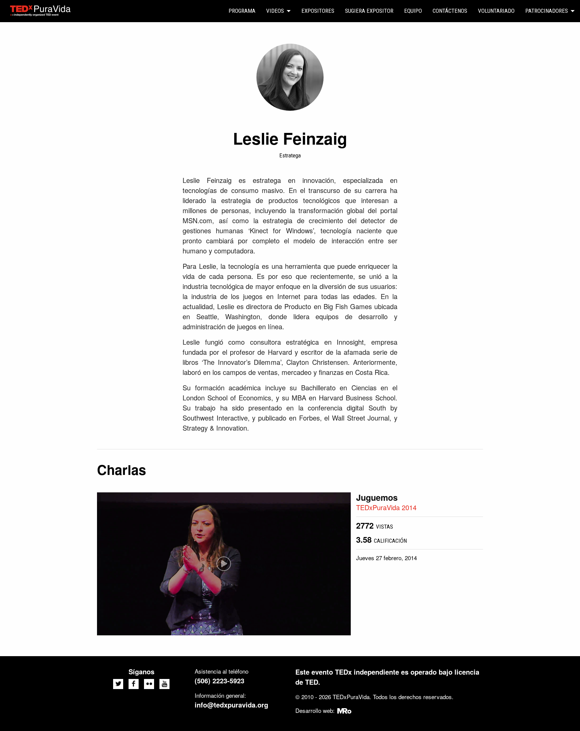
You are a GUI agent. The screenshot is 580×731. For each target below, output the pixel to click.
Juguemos (377, 497)
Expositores (317, 10)
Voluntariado (496, 10)
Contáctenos (450, 10)
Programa (242, 10)
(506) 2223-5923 (219, 680)
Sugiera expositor (369, 10)
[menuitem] (242, 11)
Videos (275, 10)
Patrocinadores (546, 10)
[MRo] (344, 710)
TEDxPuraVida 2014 (386, 507)
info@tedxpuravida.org (231, 705)
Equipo (413, 10)
